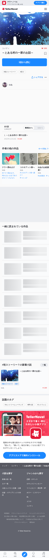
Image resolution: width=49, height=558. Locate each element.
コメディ (30, 506)
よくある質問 (41, 516)
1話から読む (24, 62)
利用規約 (6, 513)
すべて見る (42, 149)
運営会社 (32, 522)
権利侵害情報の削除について (15, 519)
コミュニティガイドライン (37, 513)
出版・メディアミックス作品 (11, 494)
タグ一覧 (5, 484)
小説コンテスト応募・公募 (11, 488)
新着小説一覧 (6, 479)
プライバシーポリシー (20, 522)
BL (28, 497)
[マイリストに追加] (45, 53)
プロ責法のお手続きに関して (34, 519)
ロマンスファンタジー (34, 484)
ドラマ (29, 501)
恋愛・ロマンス (32, 479)
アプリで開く (40, 3)
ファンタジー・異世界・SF (36, 488)
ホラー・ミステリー (34, 493)
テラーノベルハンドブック (19, 513)
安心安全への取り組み (10, 516)
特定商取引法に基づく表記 (27, 516)
